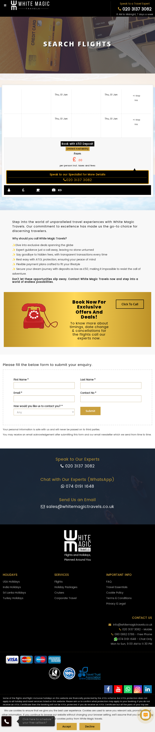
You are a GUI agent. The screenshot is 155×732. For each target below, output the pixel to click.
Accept (66, 726)
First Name (21, 380)
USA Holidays (11, 582)
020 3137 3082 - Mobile (137, 629)
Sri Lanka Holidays (14, 593)
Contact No (88, 393)
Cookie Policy (114, 593)
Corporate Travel (65, 598)
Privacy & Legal (116, 604)
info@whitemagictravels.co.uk (132, 625)
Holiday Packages (65, 587)
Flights (58, 582)
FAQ (109, 582)
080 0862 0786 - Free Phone (133, 634)
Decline (90, 726)
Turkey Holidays (13, 598)
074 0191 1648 (79, 486)
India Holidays (12, 587)
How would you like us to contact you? (38, 406)
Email (18, 393)
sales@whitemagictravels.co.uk (79, 507)
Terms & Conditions (119, 598)
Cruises (59, 593)
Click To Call (130, 304)
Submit (90, 411)
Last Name (87, 380)
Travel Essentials (116, 587)
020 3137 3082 (136, 9)
